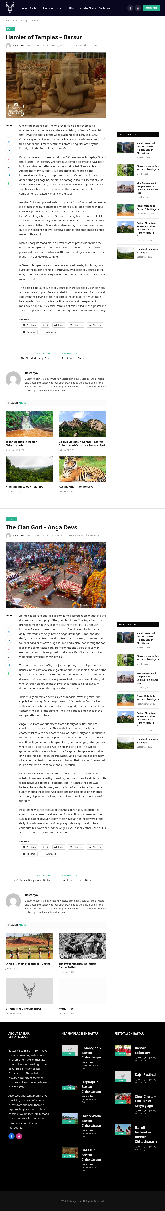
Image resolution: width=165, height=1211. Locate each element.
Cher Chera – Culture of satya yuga (145, 1101)
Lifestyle (11, 519)
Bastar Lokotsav (142, 1050)
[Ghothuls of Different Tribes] (29, 991)
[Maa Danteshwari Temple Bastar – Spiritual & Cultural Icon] (125, 187)
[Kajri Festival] (123, 1076)
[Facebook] (9, 134)
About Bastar (30, 8)
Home (8, 20)
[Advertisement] (138, 75)
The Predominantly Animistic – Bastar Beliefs (78, 965)
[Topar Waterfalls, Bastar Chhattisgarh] (29, 424)
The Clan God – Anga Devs (35, 358)
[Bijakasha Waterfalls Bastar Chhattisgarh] (125, 170)
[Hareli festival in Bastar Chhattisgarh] (123, 1129)
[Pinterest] (9, 159)
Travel (10, 29)
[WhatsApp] (9, 183)
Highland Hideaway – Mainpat (25, 486)
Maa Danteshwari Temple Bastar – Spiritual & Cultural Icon (147, 188)
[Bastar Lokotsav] (123, 1050)
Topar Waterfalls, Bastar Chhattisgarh (21, 443)
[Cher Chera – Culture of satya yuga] (123, 1098)
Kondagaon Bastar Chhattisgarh (93, 1052)
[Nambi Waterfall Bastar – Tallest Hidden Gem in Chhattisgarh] (125, 147)
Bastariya (19, 45)
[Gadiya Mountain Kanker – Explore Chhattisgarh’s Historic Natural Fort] (82, 424)
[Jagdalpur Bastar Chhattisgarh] (70, 1084)
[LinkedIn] (9, 150)
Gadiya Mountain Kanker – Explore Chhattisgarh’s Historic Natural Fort (82, 443)
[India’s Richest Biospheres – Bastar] (29, 946)
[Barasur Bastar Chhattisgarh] (70, 1152)
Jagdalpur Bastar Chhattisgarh (93, 1087)
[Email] (9, 167)
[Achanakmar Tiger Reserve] (82, 469)
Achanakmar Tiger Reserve (76, 486)
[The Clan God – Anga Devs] (56, 575)
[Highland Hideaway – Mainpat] (29, 469)
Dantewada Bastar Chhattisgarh (93, 1120)
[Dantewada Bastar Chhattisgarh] (70, 1118)
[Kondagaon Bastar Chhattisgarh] (70, 1050)
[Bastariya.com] (10, 8)
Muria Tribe (66, 1008)
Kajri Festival (145, 1074)
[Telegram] (9, 175)
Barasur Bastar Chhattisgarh (93, 1155)
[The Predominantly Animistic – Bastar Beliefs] (82, 946)
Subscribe (151, 8)
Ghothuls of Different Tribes (23, 1008)
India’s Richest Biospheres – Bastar (31, 880)
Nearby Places (87, 8)
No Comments (75, 45)
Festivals (120, 1054)
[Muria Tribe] (82, 991)
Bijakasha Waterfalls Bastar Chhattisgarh (148, 168)
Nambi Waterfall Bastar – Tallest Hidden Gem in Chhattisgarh (146, 148)
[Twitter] (9, 142)
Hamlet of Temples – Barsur (77, 880)
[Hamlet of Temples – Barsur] (56, 85)
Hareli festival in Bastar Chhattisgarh (146, 1134)
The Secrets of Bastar (73, 358)
